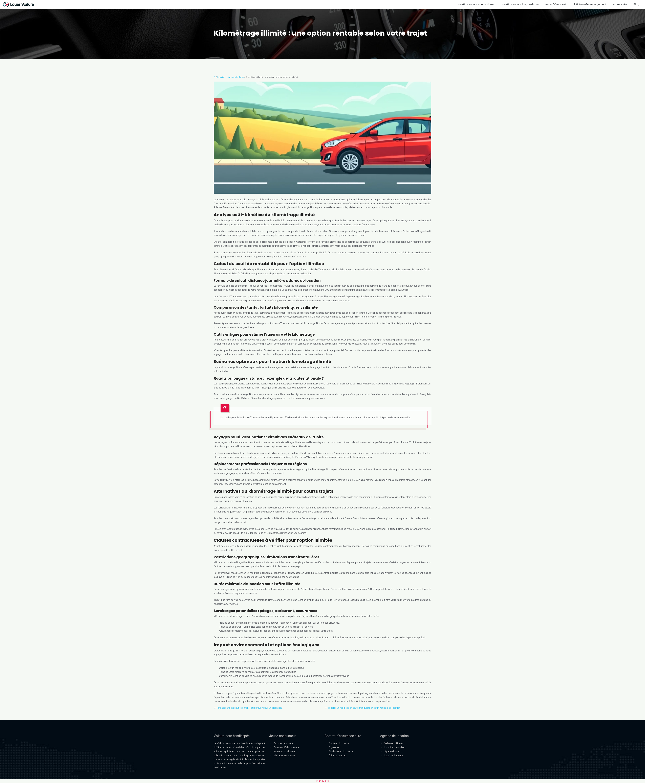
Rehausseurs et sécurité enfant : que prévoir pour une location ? (249, 707)
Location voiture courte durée (475, 4)
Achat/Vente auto (556, 4)
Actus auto (620, 4)
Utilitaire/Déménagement (590, 4)
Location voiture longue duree (520, 4)
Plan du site (322, 780)
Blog (636, 4)
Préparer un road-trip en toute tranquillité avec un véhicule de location (363, 707)
